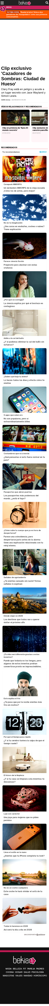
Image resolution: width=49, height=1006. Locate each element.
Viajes (18, 975)
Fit (24, 968)
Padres (40, 968)
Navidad (28, 975)
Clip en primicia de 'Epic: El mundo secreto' (15, 128)
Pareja (31, 968)
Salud (27, 972)
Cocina (10, 972)
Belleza (17, 968)
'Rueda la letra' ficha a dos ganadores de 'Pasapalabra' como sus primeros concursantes (26, 14)
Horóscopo (40, 975)
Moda (9, 968)
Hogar (18, 972)
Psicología (38, 972)
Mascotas (8, 975)
